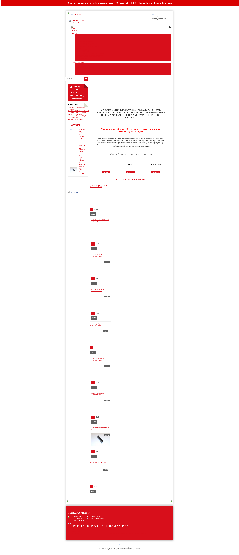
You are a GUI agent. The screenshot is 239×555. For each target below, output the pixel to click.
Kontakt (73, 32)
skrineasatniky (76, 530)
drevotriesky (75, 533)
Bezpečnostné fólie (77, 119)
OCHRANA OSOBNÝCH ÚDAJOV (88, 68)
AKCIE (80, 111)
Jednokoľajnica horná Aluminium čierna (97, 290)
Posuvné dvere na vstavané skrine (77, 109)
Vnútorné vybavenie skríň (75, 115)
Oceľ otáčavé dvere (83, 51)
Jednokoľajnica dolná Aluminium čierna (97, 255)
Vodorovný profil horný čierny (99, 462)
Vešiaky (79, 116)
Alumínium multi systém (84, 45)
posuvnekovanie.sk (129, 549)
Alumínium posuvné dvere (85, 38)
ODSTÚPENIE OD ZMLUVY (86, 70)
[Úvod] (72, 27)
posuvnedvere (76, 531)
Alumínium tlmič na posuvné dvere (87, 43)
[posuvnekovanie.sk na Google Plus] (70, 524)
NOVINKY (74, 111)
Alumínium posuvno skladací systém (88, 46)
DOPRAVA (80, 72)
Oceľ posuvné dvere (83, 50)
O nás (73, 28)
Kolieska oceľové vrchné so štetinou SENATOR (98, 186)
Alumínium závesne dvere (85, 40)
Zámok (79, 48)
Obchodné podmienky (78, 62)
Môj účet (74, 30)
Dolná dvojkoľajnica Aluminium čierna (96, 324)
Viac (93, 214)
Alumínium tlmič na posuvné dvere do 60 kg (90, 53)
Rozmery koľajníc (82, 58)
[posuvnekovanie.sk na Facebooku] (68, 524)
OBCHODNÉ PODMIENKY (86, 67)
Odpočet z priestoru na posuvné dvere (88, 57)
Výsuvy (74, 114)
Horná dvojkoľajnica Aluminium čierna (97, 359)
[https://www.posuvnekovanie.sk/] (68, 13)
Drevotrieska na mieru (74, 107)
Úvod (109, 533)
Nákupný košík (78, 20)
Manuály (74, 33)
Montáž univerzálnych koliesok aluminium (89, 55)
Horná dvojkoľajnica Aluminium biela (97, 394)
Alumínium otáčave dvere (85, 41)
